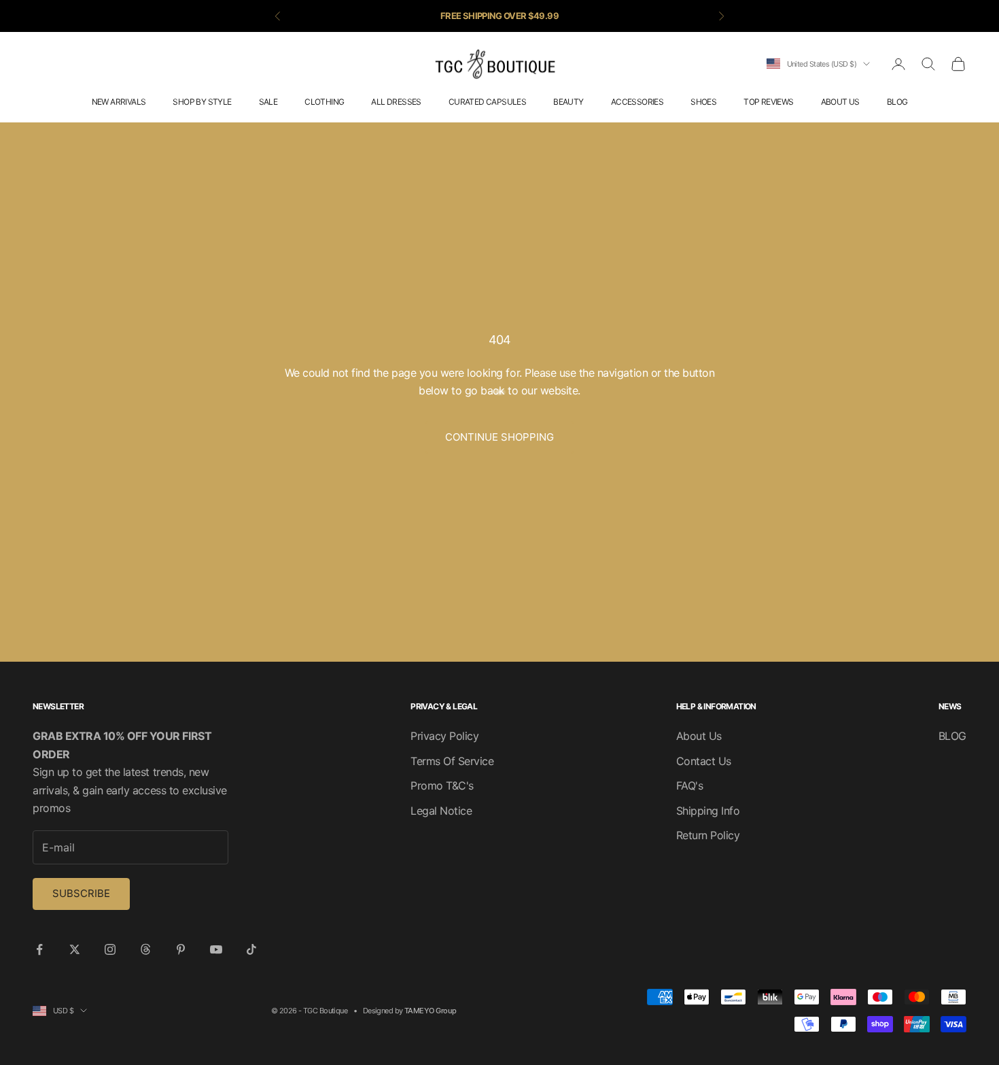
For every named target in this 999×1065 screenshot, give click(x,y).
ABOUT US (840, 102)
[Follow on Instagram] (110, 949)
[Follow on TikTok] (251, 949)
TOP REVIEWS (768, 102)
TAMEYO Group (430, 1010)
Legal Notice (441, 810)
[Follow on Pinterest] (181, 949)
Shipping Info (708, 810)
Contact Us (703, 761)
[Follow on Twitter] (75, 949)
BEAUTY (568, 102)
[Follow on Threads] (145, 949)
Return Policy (708, 835)
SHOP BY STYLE (202, 102)
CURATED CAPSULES (487, 102)
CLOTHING (324, 102)
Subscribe (81, 893)
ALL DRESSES (396, 102)
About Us (699, 736)
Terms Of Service (451, 761)
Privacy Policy (444, 736)
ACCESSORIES (637, 102)
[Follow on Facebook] (39, 949)
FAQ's (689, 785)
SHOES (703, 102)
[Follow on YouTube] (216, 949)
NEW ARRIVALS (119, 102)
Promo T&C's (442, 785)
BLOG (897, 102)
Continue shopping (499, 436)
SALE (268, 102)
